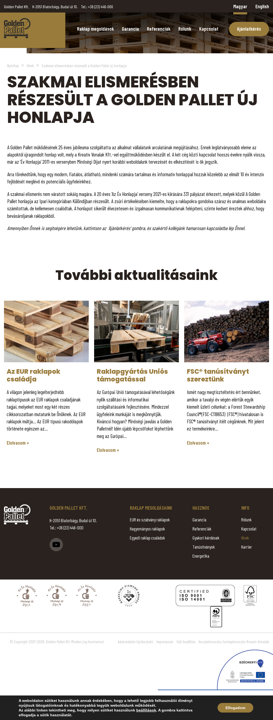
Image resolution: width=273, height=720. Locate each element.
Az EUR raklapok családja (33, 375)
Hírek (245, 537)
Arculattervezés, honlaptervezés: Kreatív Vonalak (234, 641)
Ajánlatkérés (249, 29)
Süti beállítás (185, 641)
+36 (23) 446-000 (100, 6)
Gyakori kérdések (205, 537)
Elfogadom (235, 708)
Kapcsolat (208, 29)
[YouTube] (56, 544)
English (262, 6)
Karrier (246, 546)
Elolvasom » (18, 443)
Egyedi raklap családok (147, 537)
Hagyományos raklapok (147, 528)
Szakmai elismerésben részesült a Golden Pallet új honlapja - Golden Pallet (17, 28)
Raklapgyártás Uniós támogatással (132, 375)
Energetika (200, 555)
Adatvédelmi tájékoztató (135, 641)
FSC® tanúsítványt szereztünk (218, 375)
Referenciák (158, 29)
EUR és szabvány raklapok (150, 519)
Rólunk (184, 29)
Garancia (130, 29)
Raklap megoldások (95, 29)
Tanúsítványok (203, 546)
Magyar (240, 6)
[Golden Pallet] (17, 514)
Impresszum (164, 641)
